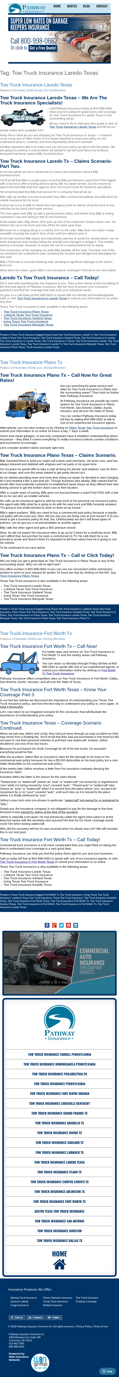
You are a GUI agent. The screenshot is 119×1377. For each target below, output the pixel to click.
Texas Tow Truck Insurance (68, 898)
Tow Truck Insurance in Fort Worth (36, 904)
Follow (56, 1317)
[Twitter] (61, 925)
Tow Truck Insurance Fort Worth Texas (29, 901)
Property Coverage (86, 1301)
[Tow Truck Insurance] (59, 38)
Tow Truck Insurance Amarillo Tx (59, 1122)
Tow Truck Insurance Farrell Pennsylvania (59, 1054)
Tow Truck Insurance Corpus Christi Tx (60, 1181)
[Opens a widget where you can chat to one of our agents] (107, 1371)
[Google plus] (54, 925)
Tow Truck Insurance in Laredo (98, 338)
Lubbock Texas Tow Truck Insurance (20, 338)
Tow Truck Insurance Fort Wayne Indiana (59, 1093)
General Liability (20, 1301)
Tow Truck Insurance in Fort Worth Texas (27, 862)
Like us (18, 1317)
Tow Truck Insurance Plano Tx (31, 362)
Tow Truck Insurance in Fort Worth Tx (76, 904)
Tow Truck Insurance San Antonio (59, 1221)
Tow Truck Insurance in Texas (58, 341)
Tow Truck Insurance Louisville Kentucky (59, 1103)
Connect (37, 1317)
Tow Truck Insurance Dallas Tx (59, 1240)
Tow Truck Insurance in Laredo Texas (42, 298)
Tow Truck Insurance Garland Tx (60, 1142)
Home (59, 1253)
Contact (102, 6)
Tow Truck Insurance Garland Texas (60, 338)
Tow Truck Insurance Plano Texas (36, 618)
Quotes (72, 6)
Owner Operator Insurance (57, 1297)
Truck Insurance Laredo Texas (42, 347)
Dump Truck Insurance (55, 1301)
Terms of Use (101, 1326)
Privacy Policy (84, 1326)
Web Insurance (19, 1356)
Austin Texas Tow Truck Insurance (59, 1211)
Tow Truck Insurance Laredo (91, 341)
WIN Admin (59, 90)
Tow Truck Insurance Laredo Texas (36, 84)
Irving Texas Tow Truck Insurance (62, 334)
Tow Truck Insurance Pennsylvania (59, 1083)
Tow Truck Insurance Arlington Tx (59, 1191)
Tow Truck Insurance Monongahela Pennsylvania (59, 1064)
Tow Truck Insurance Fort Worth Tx (36, 633)
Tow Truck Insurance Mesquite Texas (83, 344)
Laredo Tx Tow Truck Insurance (99, 334)
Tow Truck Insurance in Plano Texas (27, 615)
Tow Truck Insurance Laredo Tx (45, 344)
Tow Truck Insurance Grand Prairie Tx (59, 1113)
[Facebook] (47, 925)
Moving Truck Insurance (24, 1297)
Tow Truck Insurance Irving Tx (59, 1132)
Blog (86, 6)
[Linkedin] (75, 925)
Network (14, 1359)
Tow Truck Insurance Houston (59, 1230)
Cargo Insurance (20, 1305)
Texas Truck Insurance (23, 334)
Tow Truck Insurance (87, 1297)
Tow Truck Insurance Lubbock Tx (59, 1152)
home (57, 6)
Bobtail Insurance (52, 1305)
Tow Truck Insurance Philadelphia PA (59, 1073)
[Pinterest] (68, 925)
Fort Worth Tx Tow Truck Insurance (63, 894)
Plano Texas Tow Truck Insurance (91, 427)
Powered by (16, 1353)
